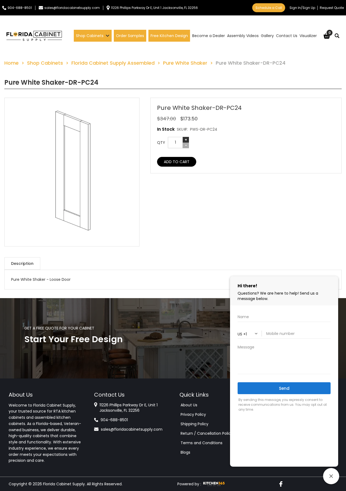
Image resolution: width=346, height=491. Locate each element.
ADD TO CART (176, 161)
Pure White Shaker (185, 63)
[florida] (34, 36)
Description (22, 263)
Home (11, 63)
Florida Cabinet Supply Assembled (113, 63)
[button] (72, 172)
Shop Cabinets (45, 63)
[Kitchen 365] (214, 484)
